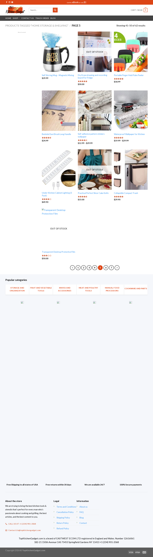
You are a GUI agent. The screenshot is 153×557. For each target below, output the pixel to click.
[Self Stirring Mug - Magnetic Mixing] (59, 52)
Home (8, 18)
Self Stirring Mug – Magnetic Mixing (58, 75)
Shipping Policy (63, 517)
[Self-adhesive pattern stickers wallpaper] (95, 110)
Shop (15, 18)
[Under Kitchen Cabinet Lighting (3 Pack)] (59, 169)
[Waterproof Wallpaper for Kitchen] (131, 110)
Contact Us (27, 18)
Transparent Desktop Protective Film (58, 252)
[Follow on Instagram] (9, 2)
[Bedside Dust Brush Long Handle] (59, 110)
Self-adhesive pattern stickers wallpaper (91, 135)
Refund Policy (63, 528)
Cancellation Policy (65, 512)
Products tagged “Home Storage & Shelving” (36, 25)
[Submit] (55, 10)
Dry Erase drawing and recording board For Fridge (92, 76)
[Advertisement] (21, 69)
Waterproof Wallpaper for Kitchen (129, 134)
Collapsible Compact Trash (126, 193)
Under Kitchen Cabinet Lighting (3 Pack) (57, 194)
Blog (53, 18)
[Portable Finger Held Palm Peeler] (131, 52)
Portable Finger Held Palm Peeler (129, 75)
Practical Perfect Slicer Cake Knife (93, 193)
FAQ (81, 512)
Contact (83, 523)
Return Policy (63, 523)
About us (83, 506)
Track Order (42, 18)
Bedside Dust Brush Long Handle (56, 134)
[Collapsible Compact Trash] (131, 169)
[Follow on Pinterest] (12, 2)
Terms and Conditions (66, 506)
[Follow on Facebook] (7, 2)
